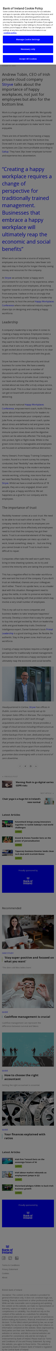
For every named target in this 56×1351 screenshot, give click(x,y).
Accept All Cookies (28, 59)
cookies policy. (10, 33)
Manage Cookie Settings (28, 39)
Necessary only (28, 49)
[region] (28, 32)
